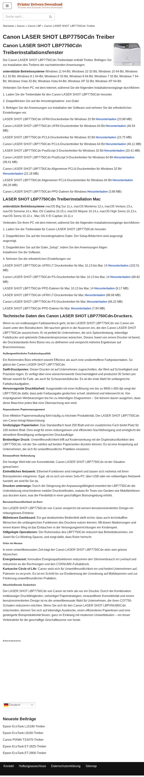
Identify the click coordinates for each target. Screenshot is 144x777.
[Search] (50, 16)
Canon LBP (34, 25)
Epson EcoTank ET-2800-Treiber (24, 753)
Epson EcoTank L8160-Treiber (23, 733)
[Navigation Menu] (7, 6)
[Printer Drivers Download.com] (40, 6)
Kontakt (9, 766)
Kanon (21, 25)
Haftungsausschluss (32, 766)
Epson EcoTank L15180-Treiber (24, 726)
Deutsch (14, 704)
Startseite (8, 25)
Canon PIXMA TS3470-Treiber (23, 739)
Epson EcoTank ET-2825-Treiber (24, 746)
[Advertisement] (72, 668)
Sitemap (91, 766)
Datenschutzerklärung (65, 766)
